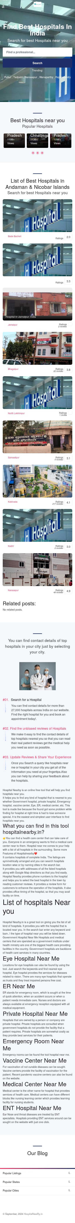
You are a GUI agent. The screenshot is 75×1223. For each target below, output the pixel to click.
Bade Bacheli (14, 236)
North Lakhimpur (16, 413)
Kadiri (11, 545)
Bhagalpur (13, 368)
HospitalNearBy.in (33, 1214)
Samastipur (13, 457)
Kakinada (12, 501)
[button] (33, 153)
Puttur (7, 77)
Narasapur (31, 77)
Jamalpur (12, 324)
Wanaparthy (46, 77)
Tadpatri (18, 77)
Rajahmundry (63, 77)
